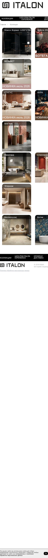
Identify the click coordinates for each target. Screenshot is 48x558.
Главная (3, 24)
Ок (46, 553)
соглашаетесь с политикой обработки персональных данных (16, 554)
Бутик (40, 217)
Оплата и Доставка (38, 257)
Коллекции (7, 18)
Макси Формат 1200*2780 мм (17, 30)
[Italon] (22, 7)
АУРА (40, 92)
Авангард (9, 155)
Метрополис (10, 217)
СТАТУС (8, 92)
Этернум (8, 186)
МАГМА (8, 123)
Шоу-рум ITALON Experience (27, 18)
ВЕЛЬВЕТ (9, 61)
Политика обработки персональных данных (14, 270)
